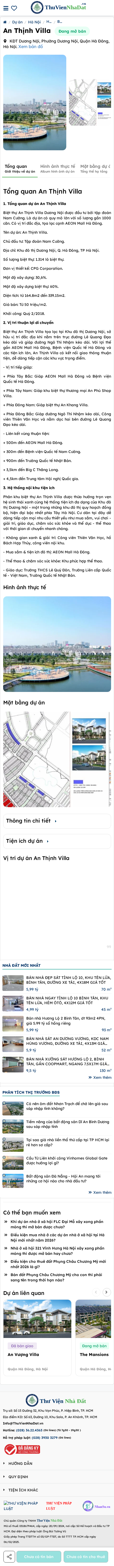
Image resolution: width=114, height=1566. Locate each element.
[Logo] (32, 1401)
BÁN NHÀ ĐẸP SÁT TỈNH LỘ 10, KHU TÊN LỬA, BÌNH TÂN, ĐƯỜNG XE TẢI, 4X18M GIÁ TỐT (68, 980)
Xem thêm (102, 1077)
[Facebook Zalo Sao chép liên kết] (9, 1557)
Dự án (17, 22)
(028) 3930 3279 (45, 1438)
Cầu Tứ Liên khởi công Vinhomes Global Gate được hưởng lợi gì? (66, 1160)
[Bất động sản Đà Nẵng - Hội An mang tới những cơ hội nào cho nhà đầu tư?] (13, 1181)
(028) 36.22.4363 (29, 1430)
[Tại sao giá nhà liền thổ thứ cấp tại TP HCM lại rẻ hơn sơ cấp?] (13, 1144)
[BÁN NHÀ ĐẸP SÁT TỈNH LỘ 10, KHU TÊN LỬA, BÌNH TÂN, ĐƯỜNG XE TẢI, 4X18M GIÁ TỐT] (13, 983)
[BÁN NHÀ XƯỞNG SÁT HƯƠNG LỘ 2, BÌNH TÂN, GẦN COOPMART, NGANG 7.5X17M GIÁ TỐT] (13, 1064)
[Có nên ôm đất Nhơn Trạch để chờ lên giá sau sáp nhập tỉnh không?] (13, 1108)
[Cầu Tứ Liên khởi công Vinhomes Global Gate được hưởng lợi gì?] (13, 1163)
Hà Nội (34, 22)
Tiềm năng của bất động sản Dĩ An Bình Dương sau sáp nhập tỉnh (67, 1124)
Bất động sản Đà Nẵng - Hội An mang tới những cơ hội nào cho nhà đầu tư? (63, 1178)
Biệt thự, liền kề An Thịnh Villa (60, 21)
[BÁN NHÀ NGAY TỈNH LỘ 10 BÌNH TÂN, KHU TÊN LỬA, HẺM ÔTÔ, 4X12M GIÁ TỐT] (13, 1003)
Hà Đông (49, 21)
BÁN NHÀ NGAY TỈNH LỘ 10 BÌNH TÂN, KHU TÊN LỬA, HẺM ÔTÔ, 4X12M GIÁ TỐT (67, 1000)
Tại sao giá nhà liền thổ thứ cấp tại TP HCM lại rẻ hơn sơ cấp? (67, 1142)
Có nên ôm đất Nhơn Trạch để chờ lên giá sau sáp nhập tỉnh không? (67, 1106)
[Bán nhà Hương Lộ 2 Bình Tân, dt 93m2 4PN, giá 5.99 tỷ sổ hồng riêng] (13, 1024)
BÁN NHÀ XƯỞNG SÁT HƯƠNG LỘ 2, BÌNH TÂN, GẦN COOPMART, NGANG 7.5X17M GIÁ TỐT (66, 1061)
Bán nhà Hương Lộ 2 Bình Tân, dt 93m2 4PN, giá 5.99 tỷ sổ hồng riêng (65, 1020)
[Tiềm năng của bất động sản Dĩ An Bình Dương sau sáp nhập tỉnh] (13, 1126)
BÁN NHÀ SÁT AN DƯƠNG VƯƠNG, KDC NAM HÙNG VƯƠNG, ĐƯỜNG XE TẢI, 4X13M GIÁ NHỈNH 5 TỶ (67, 1041)
